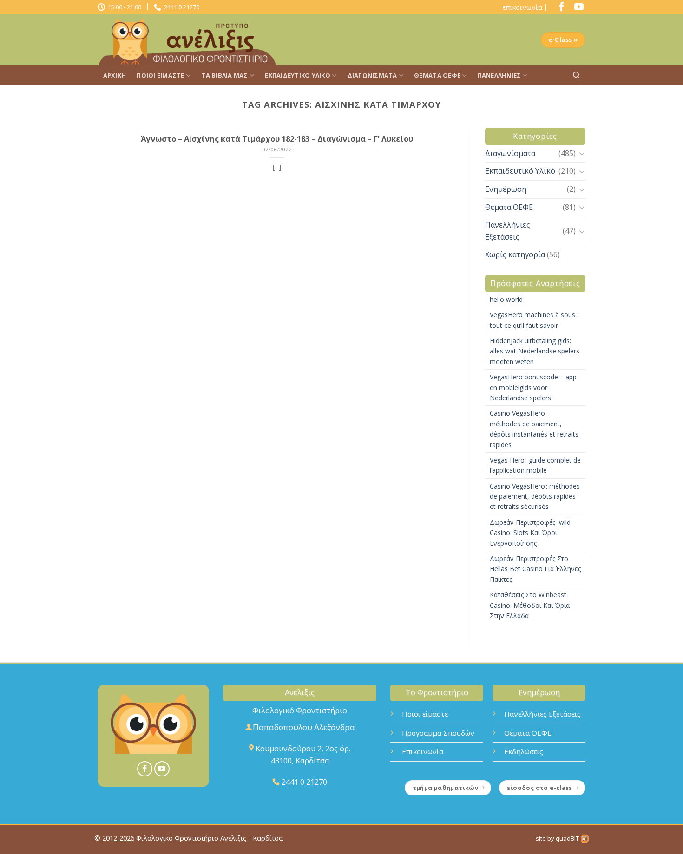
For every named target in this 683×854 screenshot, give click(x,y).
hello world (506, 299)
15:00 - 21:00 (123, 7)
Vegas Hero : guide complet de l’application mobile (535, 465)
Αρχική (114, 75)
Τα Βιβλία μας (224, 75)
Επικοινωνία (422, 751)
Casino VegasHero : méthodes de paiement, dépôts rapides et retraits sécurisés (535, 496)
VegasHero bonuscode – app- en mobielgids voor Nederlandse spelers (534, 387)
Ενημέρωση (505, 189)
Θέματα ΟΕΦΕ (437, 75)
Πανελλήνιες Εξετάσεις (507, 231)
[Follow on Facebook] (559, 9)
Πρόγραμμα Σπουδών (438, 732)
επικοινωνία (522, 7)
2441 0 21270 (180, 7)
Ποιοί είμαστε (160, 75)
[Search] (576, 75)
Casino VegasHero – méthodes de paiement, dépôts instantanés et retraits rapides (534, 429)
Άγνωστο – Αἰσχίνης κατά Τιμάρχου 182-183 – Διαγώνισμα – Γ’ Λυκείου (277, 139)
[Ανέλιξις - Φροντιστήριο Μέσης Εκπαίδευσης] (190, 39)
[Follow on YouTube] (577, 9)
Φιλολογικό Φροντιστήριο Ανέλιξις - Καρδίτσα (209, 838)
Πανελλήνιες (499, 75)
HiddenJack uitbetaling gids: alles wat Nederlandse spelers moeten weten (534, 351)
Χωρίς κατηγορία (515, 254)
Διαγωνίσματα (372, 75)
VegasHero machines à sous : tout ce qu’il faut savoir (534, 319)
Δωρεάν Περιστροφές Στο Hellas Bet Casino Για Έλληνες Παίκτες (535, 569)
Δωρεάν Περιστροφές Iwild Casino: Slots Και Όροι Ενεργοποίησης (530, 533)
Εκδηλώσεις (523, 751)
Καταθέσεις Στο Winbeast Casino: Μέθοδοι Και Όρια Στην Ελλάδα (530, 605)
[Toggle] (581, 153)
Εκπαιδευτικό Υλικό (297, 75)
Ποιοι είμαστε (425, 713)
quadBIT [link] (568, 838)
